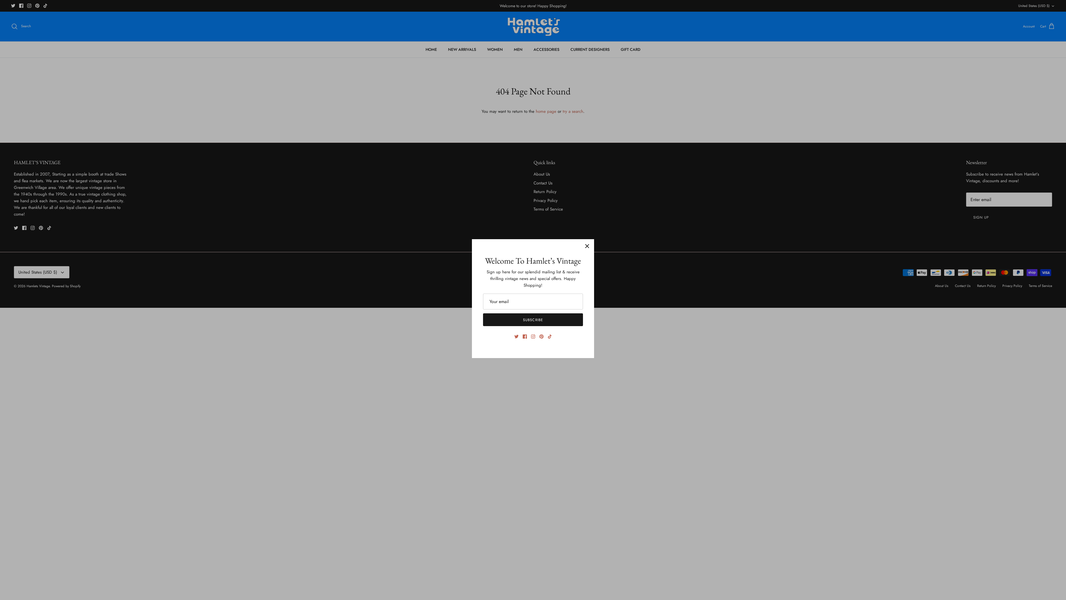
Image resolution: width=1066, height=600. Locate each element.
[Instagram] (533, 336)
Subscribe (533, 319)
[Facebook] (525, 336)
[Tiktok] (550, 336)
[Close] (587, 246)
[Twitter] (516, 336)
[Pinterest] (541, 336)
